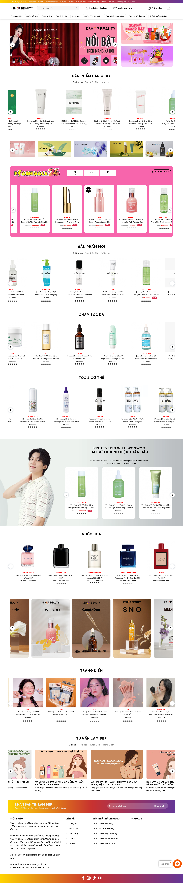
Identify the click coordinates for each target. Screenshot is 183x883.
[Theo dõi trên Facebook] (83, 878)
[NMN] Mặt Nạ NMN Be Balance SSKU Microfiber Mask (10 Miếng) (34, 122)
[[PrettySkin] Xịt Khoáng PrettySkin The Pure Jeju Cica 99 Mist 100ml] (126, 200)
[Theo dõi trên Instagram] (89, 878)
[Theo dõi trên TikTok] (94, 878)
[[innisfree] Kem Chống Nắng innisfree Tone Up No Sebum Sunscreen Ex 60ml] (101, 102)
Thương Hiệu (16, 16)
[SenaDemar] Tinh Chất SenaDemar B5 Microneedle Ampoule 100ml (94, 357)
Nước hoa (76, 16)
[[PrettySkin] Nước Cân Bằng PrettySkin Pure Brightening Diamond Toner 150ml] (127, 336)
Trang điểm (47, 16)
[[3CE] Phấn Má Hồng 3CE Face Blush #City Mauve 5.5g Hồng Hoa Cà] (40, 692)
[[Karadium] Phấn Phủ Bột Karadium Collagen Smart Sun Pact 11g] (107, 692)
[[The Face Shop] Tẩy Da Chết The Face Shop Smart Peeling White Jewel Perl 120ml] (158, 200)
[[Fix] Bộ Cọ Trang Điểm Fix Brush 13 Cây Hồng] (74, 692)
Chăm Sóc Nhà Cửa (92, 16)
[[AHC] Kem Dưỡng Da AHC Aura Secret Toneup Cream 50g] (61, 200)
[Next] (115, 44)
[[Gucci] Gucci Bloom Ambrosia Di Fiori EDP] (106, 556)
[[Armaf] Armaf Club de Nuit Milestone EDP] (139, 556)
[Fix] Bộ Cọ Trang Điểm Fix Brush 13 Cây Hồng (74, 713)
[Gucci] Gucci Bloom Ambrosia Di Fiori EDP (106, 576)
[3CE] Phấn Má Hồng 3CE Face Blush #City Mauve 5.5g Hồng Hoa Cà (40, 713)
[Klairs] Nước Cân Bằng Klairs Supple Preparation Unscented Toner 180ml (167, 122)
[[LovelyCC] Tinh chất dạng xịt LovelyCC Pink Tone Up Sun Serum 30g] (94, 200)
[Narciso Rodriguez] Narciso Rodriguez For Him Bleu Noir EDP (73, 576)
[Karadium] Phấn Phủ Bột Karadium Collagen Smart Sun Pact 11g (107, 713)
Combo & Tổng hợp (137, 16)
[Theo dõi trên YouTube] (99, 878)
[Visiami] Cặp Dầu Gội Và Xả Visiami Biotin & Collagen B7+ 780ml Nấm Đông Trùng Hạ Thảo (80, 420)
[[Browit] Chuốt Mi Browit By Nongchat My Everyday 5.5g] (29, 200)
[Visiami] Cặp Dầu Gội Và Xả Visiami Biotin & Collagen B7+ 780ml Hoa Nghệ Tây (113, 420)
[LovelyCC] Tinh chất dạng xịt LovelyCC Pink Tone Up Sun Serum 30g (93, 220)
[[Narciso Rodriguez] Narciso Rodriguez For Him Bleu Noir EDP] (73, 556)
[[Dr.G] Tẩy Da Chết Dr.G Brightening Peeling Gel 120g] (61, 336)
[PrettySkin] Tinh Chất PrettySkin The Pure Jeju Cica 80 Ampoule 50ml (135, 122)
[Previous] (12, 44)
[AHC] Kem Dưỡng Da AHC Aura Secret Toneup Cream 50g (61, 220)
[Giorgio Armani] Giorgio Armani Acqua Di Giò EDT (40, 576)
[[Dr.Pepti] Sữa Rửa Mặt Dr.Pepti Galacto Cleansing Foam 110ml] (68, 102)
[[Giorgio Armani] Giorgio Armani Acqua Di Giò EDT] (39, 556)
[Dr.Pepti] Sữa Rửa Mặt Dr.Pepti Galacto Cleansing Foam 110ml (68, 122)
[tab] (78, 82)
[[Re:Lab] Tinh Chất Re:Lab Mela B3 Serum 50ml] (27, 336)
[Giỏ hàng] (169, 8)
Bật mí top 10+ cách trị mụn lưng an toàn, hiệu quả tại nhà (64, 783)
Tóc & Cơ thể (61, 16)
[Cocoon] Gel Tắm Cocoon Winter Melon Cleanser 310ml (127, 293)
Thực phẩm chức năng (114, 16)
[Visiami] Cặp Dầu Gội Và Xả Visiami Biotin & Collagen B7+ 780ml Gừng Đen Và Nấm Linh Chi (146, 420)
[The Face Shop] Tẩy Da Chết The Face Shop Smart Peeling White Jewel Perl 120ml (158, 220)
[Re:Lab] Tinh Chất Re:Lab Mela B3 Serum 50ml (27, 357)
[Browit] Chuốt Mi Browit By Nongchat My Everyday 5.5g (29, 220)
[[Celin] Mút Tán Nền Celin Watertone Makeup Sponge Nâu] (140, 692)
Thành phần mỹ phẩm (159, 16)
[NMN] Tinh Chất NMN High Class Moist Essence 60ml (161, 293)
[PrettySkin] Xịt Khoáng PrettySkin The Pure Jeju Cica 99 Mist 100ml (126, 220)
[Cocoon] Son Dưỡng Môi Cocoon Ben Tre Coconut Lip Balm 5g (46, 420)
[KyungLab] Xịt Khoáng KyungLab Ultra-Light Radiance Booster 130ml (27, 293)
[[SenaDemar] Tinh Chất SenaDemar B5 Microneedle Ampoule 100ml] (94, 336)
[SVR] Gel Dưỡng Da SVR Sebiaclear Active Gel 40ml (61, 293)
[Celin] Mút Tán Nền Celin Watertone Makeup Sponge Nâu (140, 713)
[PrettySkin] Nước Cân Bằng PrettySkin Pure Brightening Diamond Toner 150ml (127, 357)
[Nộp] (76, 8)
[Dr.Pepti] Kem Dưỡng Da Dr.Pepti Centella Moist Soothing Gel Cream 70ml (161, 357)
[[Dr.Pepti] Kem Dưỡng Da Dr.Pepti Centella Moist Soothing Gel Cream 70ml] (161, 336)
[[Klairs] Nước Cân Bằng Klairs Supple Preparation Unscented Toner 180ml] (168, 102)
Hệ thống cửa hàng (98, 8)
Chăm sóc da (32, 16)
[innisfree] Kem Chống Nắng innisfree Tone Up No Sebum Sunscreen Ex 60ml (101, 122)
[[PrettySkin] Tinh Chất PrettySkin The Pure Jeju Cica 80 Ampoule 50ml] (134, 102)
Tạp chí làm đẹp (123, 8)
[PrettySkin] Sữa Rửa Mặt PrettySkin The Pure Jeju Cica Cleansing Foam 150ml (120, 506)
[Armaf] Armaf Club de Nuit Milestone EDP (140, 576)
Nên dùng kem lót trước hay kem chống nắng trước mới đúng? (122, 783)
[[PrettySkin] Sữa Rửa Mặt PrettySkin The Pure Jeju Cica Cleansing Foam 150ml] (120, 484)
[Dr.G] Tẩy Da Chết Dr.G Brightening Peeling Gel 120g (60, 357)
